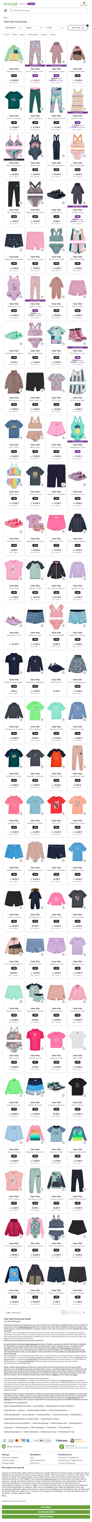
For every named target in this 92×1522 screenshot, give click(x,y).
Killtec (75, 1375)
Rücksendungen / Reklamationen (70, 1460)
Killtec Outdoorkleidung (58, 1410)
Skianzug (49, 1357)
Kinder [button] (14, 34)
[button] (13, 27)
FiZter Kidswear (10, 1410)
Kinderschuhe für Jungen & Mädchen (59, 1406)
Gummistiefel (39, 1406)
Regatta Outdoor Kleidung (37, 1410)
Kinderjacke (8, 1400)
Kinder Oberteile (65, 1427)
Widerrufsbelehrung (37, 1460)
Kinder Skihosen (75, 1423)
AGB (32, 1457)
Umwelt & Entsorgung (66, 1463)
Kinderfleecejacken (31, 1359)
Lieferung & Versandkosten (68, 1457)
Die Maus (21, 1410)
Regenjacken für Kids (66, 1432)
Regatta (55, 1375)
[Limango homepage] (11, 4)
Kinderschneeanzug (36, 1357)
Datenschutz (34, 1463)
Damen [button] (44, 34)
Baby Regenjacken (38, 1427)
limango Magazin (8, 1463)
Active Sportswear (31, 1344)
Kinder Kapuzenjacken (40, 1423)
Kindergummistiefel (66, 1380)
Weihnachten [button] (33, 34)
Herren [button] (53, 34)
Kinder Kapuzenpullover (13, 1432)
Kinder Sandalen (28, 1414)
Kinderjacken (8, 1427)
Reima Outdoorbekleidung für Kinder (17, 1406)
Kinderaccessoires (22, 1427)
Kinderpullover (73, 1398)
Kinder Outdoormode (59, 1423)
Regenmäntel (65, 1348)
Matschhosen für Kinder (50, 1419)
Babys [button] (22, 34)
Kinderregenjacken (44, 1414)
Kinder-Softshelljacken (26, 1361)
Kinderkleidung (24, 1327)
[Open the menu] (5, 10)
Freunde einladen (8, 1460)
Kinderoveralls (76, 1414)
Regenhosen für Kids (48, 1432)
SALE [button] (7, 34)
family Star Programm (10, 1457)
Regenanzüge (8, 1359)
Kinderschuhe (79, 1357)
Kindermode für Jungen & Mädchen (17, 1423)
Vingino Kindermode (60, 1414)
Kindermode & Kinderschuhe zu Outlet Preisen (21, 1419)
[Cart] (21, 62)
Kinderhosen (51, 1427)
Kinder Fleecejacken (31, 1432)
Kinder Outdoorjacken (12, 1414)
